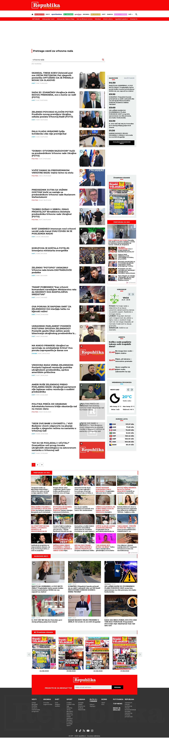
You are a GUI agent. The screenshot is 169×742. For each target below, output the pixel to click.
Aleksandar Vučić (48, 19)
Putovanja (118, 699)
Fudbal (69, 703)
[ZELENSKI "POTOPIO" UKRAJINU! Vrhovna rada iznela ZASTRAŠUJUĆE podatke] (92, 274)
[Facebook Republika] (77, 730)
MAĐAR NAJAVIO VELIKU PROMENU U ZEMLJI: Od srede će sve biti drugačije (121, 135)
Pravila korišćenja (128, 705)
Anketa (121, 337)
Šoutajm (69, 720)
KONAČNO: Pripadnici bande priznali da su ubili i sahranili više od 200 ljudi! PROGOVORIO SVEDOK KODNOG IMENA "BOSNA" (121, 100)
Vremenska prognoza (36, 710)
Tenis (69, 710)
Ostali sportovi (69, 717)
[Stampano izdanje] (121, 199)
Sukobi (34, 353)
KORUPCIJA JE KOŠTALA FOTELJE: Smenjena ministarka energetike (50, 249)
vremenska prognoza (122, 382)
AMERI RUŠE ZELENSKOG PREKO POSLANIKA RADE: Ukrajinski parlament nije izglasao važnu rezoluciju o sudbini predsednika (54, 388)
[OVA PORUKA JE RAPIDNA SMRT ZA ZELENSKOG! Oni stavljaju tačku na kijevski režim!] (92, 313)
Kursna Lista (122, 419)
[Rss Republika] (84, 730)
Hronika (86, 14)
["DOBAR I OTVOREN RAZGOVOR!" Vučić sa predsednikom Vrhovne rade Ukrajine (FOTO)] (92, 158)
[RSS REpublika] (88, 730)
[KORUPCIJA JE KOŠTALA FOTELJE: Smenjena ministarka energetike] (92, 255)
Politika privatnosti (129, 716)
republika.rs (82, 736)
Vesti (48, 14)
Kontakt (127, 711)
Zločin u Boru (108, 19)
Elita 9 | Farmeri (93, 700)
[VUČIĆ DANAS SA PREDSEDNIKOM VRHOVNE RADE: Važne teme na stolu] (92, 177)
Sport (69, 699)
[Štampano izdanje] (44, 653)
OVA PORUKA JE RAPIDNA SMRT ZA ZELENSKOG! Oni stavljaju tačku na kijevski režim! (51, 309)
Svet (104, 14)
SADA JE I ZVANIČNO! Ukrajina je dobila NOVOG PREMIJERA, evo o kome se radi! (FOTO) (54, 94)
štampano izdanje (122, 178)
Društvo (34, 708)
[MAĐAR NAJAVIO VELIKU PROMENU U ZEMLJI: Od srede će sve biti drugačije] (84, 606)
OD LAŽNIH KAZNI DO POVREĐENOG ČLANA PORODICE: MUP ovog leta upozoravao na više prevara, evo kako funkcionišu (120, 114)
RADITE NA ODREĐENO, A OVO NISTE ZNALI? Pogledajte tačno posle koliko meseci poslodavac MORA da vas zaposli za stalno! (121, 88)
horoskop (121, 289)
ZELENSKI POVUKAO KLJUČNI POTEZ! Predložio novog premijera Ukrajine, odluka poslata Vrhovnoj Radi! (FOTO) (52, 114)
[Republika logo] (46, 5)
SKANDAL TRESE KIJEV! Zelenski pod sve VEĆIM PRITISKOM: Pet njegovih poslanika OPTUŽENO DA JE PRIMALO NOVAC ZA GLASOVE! (52, 76)
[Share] (81, 73)
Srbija (34, 703)
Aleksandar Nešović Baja (65, 19)
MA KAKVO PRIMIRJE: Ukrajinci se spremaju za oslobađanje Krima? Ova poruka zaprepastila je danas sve (52, 348)
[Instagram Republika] (92, 730)
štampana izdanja (45, 632)
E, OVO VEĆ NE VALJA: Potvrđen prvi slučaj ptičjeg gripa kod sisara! (121, 125)
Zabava (110, 14)
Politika (35, 158)
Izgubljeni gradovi (121, 19)
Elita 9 (92, 704)
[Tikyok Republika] (80, 730)
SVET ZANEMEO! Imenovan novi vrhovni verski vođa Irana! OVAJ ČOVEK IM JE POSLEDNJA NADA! (54, 231)
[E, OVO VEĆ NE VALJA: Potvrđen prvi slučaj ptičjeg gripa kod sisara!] (48, 606)
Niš (111, 390)
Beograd (35, 704)
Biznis (104, 699)
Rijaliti (80, 704)
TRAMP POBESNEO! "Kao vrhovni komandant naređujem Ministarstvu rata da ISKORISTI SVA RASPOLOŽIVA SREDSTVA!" (54, 291)
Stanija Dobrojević (136, 19)
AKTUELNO (36, 19)
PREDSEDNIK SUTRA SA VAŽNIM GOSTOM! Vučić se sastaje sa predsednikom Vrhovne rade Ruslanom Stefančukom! (53, 193)
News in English (116, 709)
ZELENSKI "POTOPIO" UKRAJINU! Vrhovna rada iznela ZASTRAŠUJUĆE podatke (52, 270)
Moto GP (70, 715)
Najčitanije (129, 78)
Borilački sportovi (70, 712)
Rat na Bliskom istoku (85, 19)
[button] (129, 294)
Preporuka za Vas (121, 222)
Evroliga (69, 724)
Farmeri (92, 706)
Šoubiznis (81, 706)
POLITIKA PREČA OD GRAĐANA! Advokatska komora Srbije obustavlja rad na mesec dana (54, 406)
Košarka (69, 708)
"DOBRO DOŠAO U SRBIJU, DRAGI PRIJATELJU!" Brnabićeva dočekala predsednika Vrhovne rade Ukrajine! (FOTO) (52, 213)
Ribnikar (98, 19)
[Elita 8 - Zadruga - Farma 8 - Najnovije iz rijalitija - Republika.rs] (120, 14)
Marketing (128, 713)
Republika (129, 699)
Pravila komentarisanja (130, 709)
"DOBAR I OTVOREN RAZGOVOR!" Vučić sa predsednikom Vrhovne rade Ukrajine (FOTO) (54, 153)
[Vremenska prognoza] (115, 398)
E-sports (70, 722)
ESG (102, 704)
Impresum (128, 703)
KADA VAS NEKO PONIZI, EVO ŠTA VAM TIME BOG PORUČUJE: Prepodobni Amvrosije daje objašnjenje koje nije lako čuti (120, 622)
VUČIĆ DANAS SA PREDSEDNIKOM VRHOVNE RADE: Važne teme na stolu (52, 171)
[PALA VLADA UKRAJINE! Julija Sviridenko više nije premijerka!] (92, 138)
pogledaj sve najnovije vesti (121, 142)
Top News (117, 704)
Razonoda (81, 710)
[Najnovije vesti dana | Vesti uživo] (68, 14)
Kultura (80, 708)
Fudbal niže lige (71, 705)
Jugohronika (47, 704)
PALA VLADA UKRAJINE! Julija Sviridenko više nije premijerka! (49, 132)
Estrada (80, 703)
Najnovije (113, 78)
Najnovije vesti (41, 556)
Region (57, 704)
